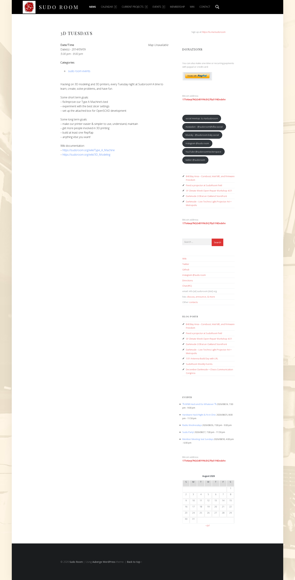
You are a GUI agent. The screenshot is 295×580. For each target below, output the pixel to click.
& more (211, 296)
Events (157, 6)
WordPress (109, 561)
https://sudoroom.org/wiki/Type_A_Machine (88, 150)
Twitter (185, 264)
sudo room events (79, 71)
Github (185, 269)
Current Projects (133, 6)
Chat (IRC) (187, 285)
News (92, 6)
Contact (204, 6)
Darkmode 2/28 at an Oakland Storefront (206, 196)
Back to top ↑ (134, 561)
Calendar (107, 6)
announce (201, 296)
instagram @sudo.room (197, 143)
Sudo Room (59, 6)
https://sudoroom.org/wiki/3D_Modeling (86, 154)
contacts (193, 302)
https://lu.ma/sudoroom (214, 31)
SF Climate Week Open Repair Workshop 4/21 (209, 190)
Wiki (192, 6)
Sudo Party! (188, 432)
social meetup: (202, 118)
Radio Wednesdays (192, 425)
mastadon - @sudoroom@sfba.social (204, 126)
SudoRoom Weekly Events (199, 363)
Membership (177, 6)
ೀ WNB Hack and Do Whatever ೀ (199, 404)
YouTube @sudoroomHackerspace (203, 151)
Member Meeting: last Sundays (197, 439)
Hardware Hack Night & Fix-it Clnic (199, 414)
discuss (191, 296)
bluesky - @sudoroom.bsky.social (202, 134)
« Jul (207, 525)
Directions (187, 280)
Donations (192, 49)
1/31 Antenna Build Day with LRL (202, 358)
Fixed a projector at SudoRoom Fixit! (204, 185)
